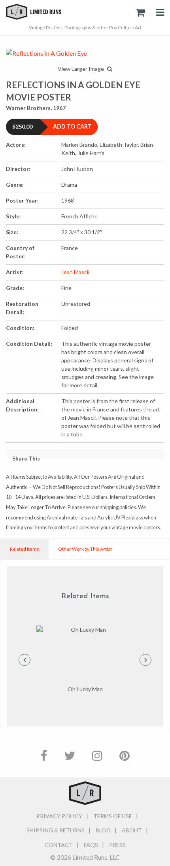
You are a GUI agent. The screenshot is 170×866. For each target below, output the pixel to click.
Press (117, 844)
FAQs (91, 844)
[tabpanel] (85, 659)
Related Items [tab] (24, 549)
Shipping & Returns (55, 830)
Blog (103, 830)
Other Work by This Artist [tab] (85, 549)
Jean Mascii (75, 272)
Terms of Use (112, 816)
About (132, 830)
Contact (59, 844)
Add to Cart (72, 126)
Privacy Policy (59, 816)
